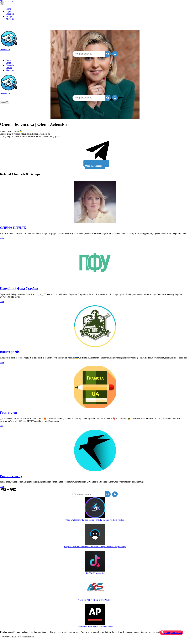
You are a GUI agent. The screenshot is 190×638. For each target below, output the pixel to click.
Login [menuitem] (8, 11)
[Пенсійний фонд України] (95, 263)
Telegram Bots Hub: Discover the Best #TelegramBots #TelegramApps (95, 546)
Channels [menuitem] (10, 14)
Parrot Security (11, 476)
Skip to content (6, 1)
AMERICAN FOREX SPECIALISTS (95, 600)
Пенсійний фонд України (19, 288)
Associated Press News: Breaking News (95, 626)
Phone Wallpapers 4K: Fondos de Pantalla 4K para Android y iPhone (95, 520)
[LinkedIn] (14, 490)
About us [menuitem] (10, 19)
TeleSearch (5, 49)
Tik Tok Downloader (95, 573)
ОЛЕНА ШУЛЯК (13, 227)
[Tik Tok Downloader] (95, 561)
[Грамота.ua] (95, 387)
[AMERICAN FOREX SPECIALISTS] (95, 588)
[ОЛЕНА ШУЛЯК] (95, 202)
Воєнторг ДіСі (10, 351)
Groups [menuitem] (9, 16)
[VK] (8, 490)
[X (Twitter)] (5, 490)
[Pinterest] (11, 490)
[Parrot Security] (95, 450)
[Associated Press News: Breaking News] (95, 614)
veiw (2, 238)
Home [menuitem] (8, 9)
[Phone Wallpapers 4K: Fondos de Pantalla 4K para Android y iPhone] (95, 508)
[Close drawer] (2, 4)
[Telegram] (1, 490)
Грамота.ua (8, 412)
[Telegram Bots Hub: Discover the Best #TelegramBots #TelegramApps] (95, 534)
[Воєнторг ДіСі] (95, 326)
